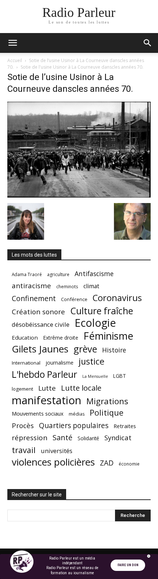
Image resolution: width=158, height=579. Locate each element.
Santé (62, 437)
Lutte (47, 388)
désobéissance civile (40, 324)
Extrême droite (60, 337)
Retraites (125, 426)
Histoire (114, 350)
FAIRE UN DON (128, 565)
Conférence (74, 299)
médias (77, 414)
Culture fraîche (101, 311)
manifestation (46, 400)
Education (25, 337)
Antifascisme (94, 274)
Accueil (14, 60)
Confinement (34, 298)
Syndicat (118, 437)
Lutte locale (81, 388)
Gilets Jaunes (40, 349)
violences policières (53, 462)
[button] (12, 43)
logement (22, 389)
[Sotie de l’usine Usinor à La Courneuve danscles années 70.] (79, 195)
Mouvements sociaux (38, 413)
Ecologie (95, 323)
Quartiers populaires (73, 425)
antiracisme (31, 286)
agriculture (58, 274)
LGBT (119, 376)
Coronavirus (117, 298)
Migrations (107, 401)
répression (29, 438)
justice (91, 361)
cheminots (67, 286)
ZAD (107, 463)
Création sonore (38, 311)
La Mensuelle (95, 376)
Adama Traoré (27, 274)
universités (56, 451)
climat (91, 286)
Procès (23, 425)
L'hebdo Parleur (44, 374)
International (26, 362)
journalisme (59, 362)
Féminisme (108, 336)
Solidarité (88, 438)
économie (129, 464)
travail (24, 450)
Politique (106, 412)
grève (85, 349)
